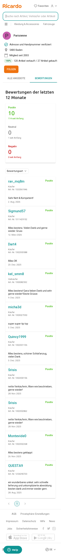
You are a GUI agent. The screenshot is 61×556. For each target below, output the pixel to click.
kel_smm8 (16, 274)
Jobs (9, 528)
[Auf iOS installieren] (17, 537)
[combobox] (30, 16)
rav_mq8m (16, 181)
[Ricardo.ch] (12, 6)
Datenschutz (29, 521)
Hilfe (42, 521)
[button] (41, 6)
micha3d (14, 307)
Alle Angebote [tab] (16, 78)
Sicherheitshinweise (27, 528)
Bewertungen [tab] (43, 78)
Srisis (12, 370)
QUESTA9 (15, 466)
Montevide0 (17, 436)
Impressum (12, 521)
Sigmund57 (16, 211)
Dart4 (12, 244)
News (52, 521)
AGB (14, 514)
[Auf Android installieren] (43, 537)
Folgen (11, 69)
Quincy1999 (17, 337)
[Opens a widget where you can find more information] (12, 550)
